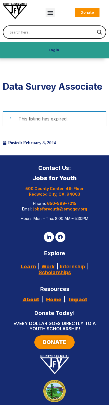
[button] (50, 12)
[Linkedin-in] (49, 237)
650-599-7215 (61, 203)
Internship (72, 266)
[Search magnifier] (99, 32)
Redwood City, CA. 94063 (54, 194)
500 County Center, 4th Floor (54, 188)
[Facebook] (60, 237)
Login (54, 50)
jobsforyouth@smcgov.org (60, 209)
